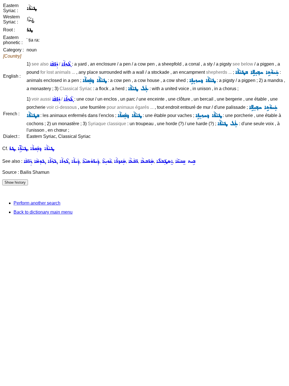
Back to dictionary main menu (43, 212)
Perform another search (37, 203)
